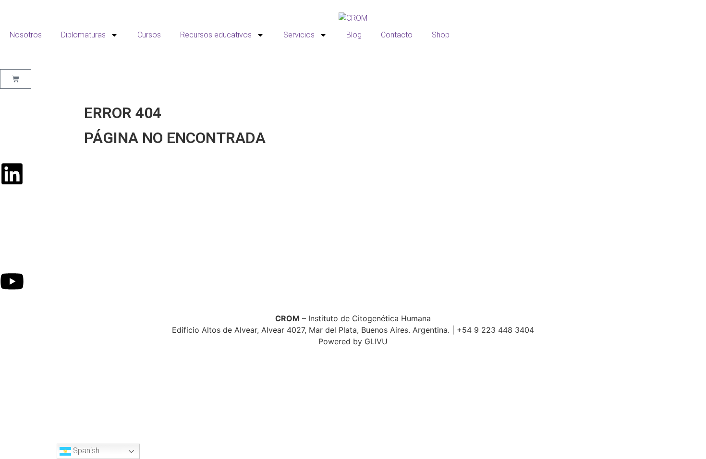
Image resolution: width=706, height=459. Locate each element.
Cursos (149, 34)
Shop (441, 34)
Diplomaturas (83, 34)
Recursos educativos (216, 34)
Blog (354, 34)
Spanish (85, 450)
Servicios (299, 34)
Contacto (397, 34)
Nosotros (26, 34)
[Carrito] (15, 79)
